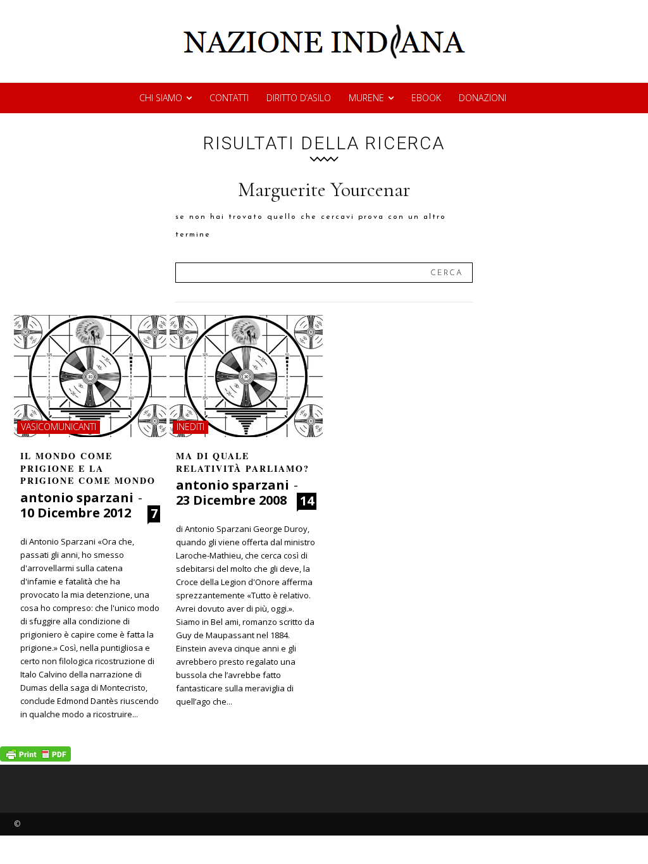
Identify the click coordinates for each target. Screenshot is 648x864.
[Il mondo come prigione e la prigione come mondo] (90, 376)
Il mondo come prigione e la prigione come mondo (88, 468)
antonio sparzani (77, 497)
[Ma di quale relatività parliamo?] (246, 376)
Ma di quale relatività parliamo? (242, 462)
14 (307, 501)
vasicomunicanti (58, 427)
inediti (190, 427)
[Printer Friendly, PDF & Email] (35, 758)
